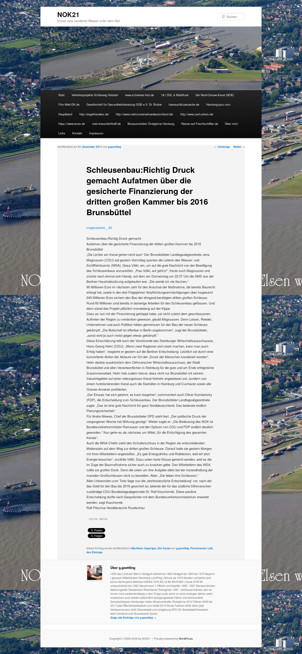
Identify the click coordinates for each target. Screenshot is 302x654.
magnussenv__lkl (99, 227)
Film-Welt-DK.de (68, 104)
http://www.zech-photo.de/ (197, 114)
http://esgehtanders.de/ (94, 114)
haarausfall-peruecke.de (184, 104)
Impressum (96, 133)
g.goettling (114, 147)
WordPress (186, 639)
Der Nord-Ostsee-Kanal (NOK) (214, 95)
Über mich (231, 124)
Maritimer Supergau (143, 548)
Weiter (239, 147)
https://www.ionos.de (71, 124)
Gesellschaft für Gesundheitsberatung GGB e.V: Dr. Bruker (124, 104)
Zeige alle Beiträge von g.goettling (133, 618)
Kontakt (77, 133)
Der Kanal (164, 548)
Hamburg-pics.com (218, 104)
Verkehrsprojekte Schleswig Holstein (95, 95)
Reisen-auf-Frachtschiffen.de (199, 124)
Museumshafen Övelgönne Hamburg (151, 124)
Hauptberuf (65, 114)
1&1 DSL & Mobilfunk (175, 95)
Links (61, 133)
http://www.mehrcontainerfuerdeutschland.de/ (144, 114)
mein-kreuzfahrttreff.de (106, 124)
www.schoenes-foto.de (139, 95)
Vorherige (222, 147)
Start (61, 95)
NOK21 (68, 14)
